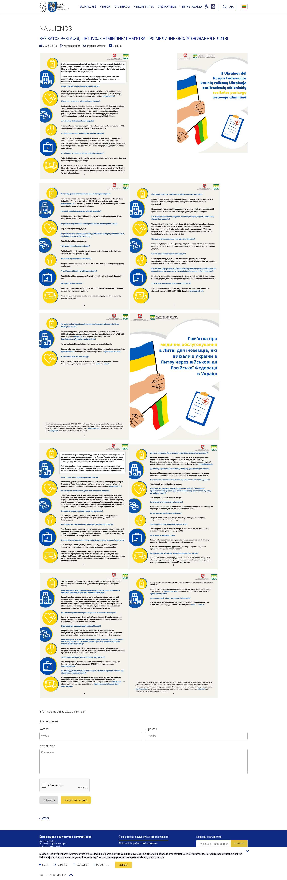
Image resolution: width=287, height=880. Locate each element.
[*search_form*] (225, 7)
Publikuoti (49, 800)
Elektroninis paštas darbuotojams (138, 843)
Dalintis (117, 45)
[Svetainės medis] (231, 7)
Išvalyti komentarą (75, 800)
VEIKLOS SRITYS (144, 6)
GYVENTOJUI (122, 6)
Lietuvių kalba (244, 6)
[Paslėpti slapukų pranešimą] (246, 851)
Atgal (46, 818)
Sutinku (123, 865)
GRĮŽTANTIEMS (167, 6)
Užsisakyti (239, 844)
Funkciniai (62, 864)
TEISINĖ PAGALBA (191, 6)
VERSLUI (105, 6)
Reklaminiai (102, 864)
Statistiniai (82, 864)
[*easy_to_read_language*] (213, 6)
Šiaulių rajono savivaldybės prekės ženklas (143, 836)
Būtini (45, 864)
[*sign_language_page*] (206, 6)
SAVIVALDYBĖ (87, 6)
